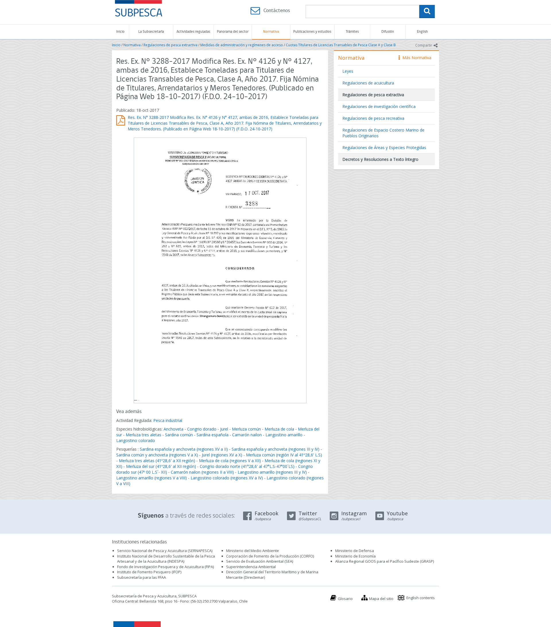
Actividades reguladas (193, 32)
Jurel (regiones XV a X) (222, 455)
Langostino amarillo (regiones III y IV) (272, 472)
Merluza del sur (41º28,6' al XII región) (161, 466)
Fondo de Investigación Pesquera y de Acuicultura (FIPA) (165, 566)
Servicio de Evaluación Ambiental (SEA (259, 561)
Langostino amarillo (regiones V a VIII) (151, 478)
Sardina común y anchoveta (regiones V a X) (157, 455)
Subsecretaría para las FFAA (141, 577)
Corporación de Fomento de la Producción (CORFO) (270, 556)
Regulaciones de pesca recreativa (373, 118)
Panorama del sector (233, 32)
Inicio (120, 32)
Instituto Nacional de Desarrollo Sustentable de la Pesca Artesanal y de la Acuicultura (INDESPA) (166, 558)
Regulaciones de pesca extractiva (170, 45)
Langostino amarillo (283, 434)
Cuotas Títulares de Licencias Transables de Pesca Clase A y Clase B (341, 45)
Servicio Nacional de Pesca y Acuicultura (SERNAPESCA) (164, 550)
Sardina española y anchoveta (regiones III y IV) (275, 449)
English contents (420, 597)
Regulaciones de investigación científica (379, 106)
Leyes (347, 71)
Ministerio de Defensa (354, 550)
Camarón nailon (247, 434)
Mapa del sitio (381, 598)
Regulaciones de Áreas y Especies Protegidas (384, 147)
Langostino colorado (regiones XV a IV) (227, 478)
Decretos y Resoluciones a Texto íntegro (380, 159)
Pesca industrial (167, 420)
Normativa (271, 32)
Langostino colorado (135, 440)
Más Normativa (415, 57)
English (422, 32)
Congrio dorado (201, 429)
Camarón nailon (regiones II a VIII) (202, 472)
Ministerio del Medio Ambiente (252, 550)
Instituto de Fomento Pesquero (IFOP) (149, 571)
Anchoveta (173, 429)
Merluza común (246, 429)
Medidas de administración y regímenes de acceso (241, 45)
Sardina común (179, 434)
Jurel (224, 429)
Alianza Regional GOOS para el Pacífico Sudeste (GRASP (384, 561)
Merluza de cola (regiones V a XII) (230, 460)
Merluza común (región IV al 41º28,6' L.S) (284, 455)
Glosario (345, 598)
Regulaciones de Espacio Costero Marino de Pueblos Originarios (383, 132)
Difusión (387, 32)
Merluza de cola (279, 429)
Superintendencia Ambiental (251, 566)
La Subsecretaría (151, 32)
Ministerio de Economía (355, 556)
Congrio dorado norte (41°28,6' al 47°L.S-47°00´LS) (247, 466)
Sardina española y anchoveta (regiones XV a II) (184, 449)
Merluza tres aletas (143, 434)
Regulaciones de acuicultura (368, 83)
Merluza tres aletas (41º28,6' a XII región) (157, 460)
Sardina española (212, 434)
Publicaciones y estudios (312, 32)
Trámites (352, 32)
